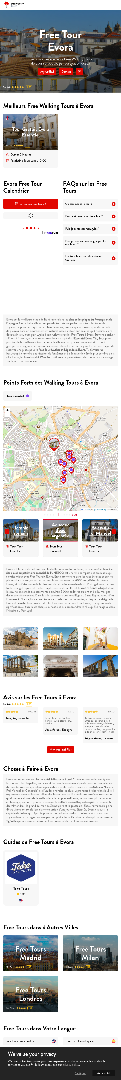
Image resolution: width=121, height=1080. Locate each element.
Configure (80, 1073)
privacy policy (71, 1064)
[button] (49, 439)
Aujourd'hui (47, 71)
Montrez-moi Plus (61, 749)
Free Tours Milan (90, 953)
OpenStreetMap (100, 509)
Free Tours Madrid (30, 953)
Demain (66, 71)
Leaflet (86, 509)
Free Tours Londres (30, 994)
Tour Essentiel (15, 396)
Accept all (103, 1073)
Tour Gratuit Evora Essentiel (30, 132)
